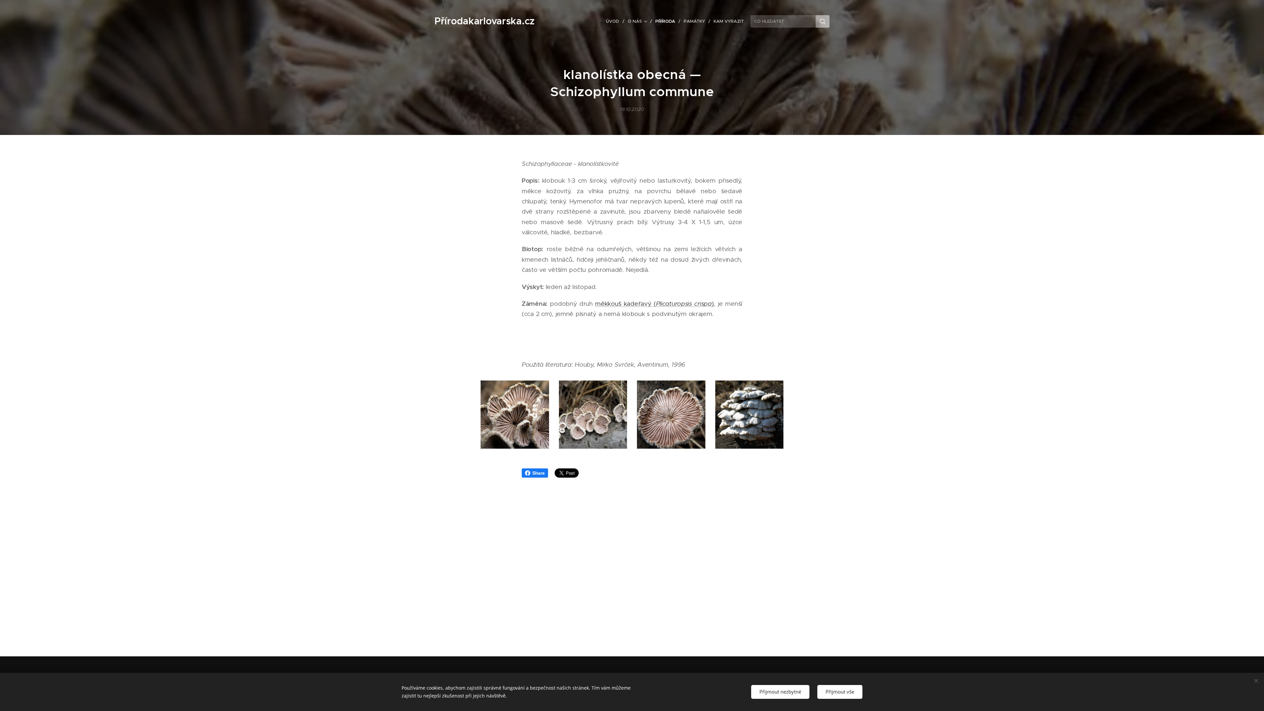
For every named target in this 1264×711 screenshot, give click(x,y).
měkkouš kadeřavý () (654, 303)
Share (538, 473)
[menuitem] (614, 21)
